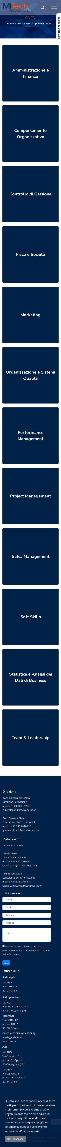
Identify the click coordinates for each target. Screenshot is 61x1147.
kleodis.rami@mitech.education (19, 865)
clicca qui (19, 1118)
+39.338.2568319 (21, 881)
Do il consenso (15, 1139)
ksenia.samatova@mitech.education (22, 885)
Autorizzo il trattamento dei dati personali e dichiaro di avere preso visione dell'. (26, 950)
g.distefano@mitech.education (19, 809)
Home (10, 23)
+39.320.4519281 (21, 861)
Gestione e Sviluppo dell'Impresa (35, 23)
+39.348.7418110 (21, 826)
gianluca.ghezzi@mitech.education (21, 830)
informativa (13, 954)
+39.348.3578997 (21, 805)
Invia (6, 962)
